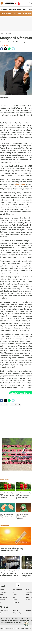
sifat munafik (20, 184)
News (1, 594)
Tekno (15, 597)
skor (24, 9)
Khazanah (3, 592)
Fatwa (19, 13)
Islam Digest (8, 33)
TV (1, 602)
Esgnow (2, 599)
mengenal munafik (15, 405)
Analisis (15, 594)
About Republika (4, 610)
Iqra (14, 592)
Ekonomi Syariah (15, 9)
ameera (4, 9)
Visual (15, 599)
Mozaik (24, 13)
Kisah (14, 13)
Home (1, 33)
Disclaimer (3, 613)
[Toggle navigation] (2, 3)
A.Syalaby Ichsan (8, 45)
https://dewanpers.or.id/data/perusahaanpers (14, 622)
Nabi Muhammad (6, 13)
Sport (27, 594)
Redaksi (15, 610)
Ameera (2, 589)
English (28, 599)
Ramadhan (16, 602)
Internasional (3, 597)
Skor (27, 589)
